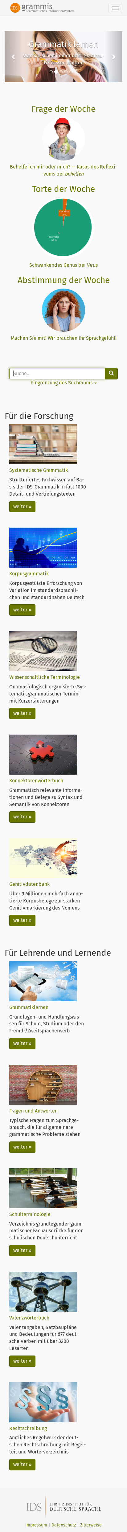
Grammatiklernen (28, 1007)
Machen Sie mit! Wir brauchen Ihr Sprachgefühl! (64, 338)
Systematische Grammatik (38, 470)
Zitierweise (91, 1525)
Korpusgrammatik (29, 574)
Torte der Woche (63, 189)
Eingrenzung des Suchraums (62, 383)
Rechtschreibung (28, 1428)
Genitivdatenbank (29, 884)
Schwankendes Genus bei (63, 265)
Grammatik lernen (63, 44)
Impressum (36, 1525)
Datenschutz (63, 1525)
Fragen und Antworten (33, 1111)
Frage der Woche (63, 109)
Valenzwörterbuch (29, 1318)
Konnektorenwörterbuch (36, 781)
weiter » (22, 506)
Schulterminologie (30, 1214)
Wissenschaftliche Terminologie (44, 677)
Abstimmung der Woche (64, 280)
